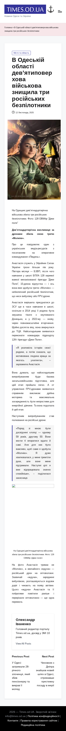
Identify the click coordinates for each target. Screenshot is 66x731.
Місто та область (21, 53)
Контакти (13, 720)
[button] (23, 643)
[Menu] (60, 11)
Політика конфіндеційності (43, 716)
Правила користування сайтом (38, 720)
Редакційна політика (33, 725)
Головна (8, 27)
